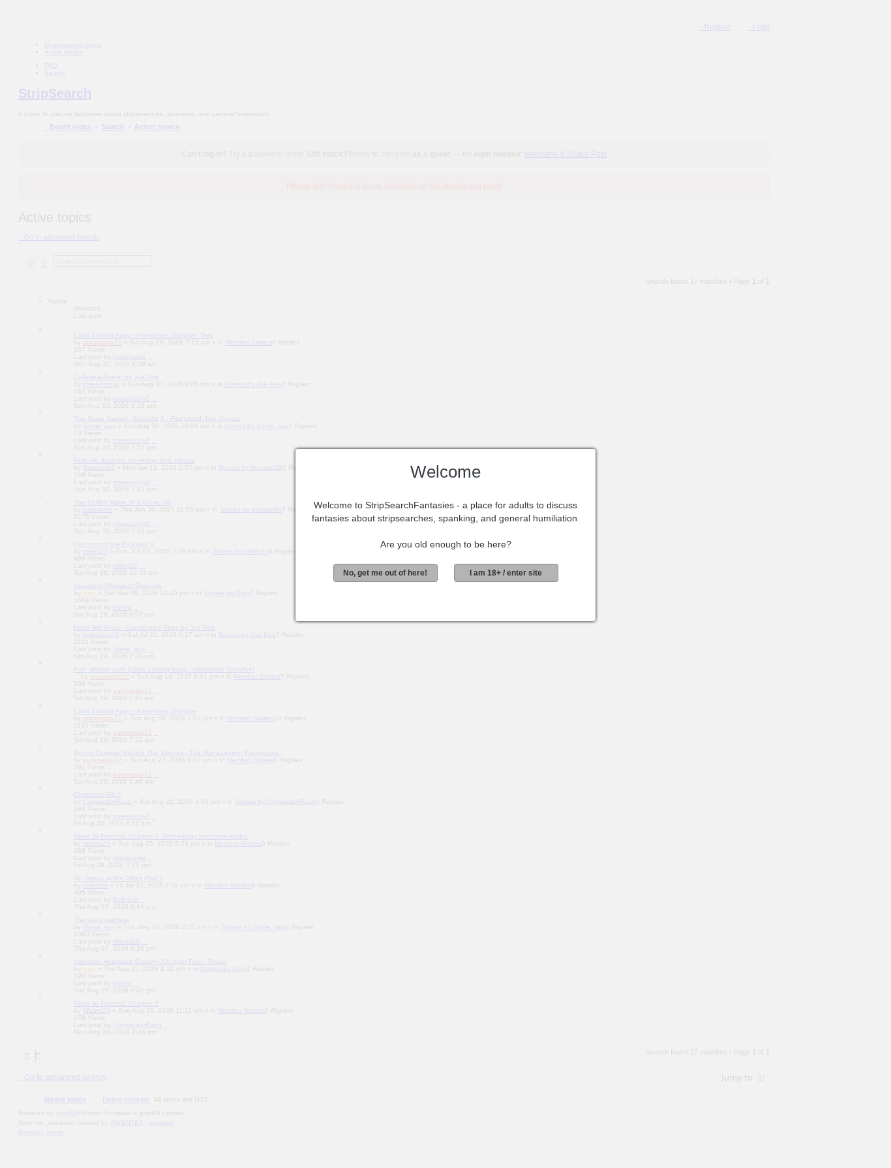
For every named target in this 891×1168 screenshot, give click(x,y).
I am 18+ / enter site (506, 572)
